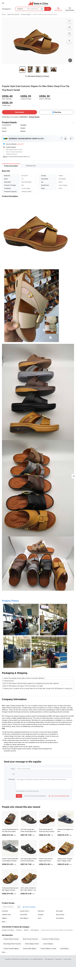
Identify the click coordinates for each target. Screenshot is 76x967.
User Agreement (49, 959)
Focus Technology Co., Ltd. (25, 959)
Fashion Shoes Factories (11, 939)
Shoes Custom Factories (30, 939)
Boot (39, 918)
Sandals (40, 914)
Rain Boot (41, 911)
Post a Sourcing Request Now (59, 796)
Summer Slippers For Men (48, 948)
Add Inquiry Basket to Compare (38, 76)
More (3, 952)
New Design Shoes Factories (12, 944)
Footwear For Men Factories (50, 939)
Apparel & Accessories (13, 14)
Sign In (5, 156)
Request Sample (34, 117)
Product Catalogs (29, 907)
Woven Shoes (60, 914)
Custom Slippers (48, 944)
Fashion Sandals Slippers (11, 948)
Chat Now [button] (57, 112)
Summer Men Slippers (29, 948)
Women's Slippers (26, 14)
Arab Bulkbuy (64, 948)
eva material (60, 918)
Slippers (4, 918)
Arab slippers (24, 918)
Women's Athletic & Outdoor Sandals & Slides (45, 14)
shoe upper (59, 911)
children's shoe (6, 914)
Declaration (58, 959)
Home (3, 14)
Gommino (5, 911)
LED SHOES (23, 914)
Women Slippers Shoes (32, 944)
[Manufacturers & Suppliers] (38, 3)
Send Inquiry (19, 112)
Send (18, 796)
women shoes (24, 911)
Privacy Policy (67, 959)
